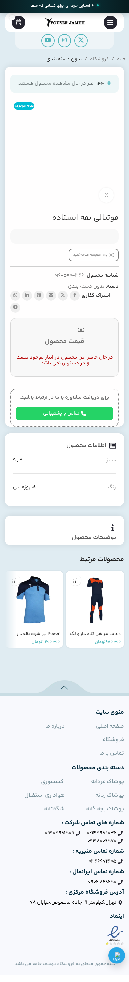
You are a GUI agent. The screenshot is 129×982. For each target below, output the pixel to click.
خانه (121, 59)
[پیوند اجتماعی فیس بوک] (75, 296)
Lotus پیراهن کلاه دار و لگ (95, 633)
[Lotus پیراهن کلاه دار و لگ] (95, 600)
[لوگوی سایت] (64, 22)
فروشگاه (99, 59)
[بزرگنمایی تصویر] (106, 195)
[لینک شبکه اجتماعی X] (81, 40)
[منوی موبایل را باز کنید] (110, 22)
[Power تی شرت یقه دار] (34, 600)
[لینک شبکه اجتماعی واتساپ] (15, 296)
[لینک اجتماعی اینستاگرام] (64, 40)
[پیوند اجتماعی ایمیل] (51, 296)
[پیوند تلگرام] (15, 308)
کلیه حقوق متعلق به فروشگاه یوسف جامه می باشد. (64, 964)
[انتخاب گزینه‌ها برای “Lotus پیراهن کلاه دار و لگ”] (75, 580)
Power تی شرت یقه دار (38, 633)
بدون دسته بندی (64, 59)
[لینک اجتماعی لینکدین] (27, 296)
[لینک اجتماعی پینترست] (39, 296)
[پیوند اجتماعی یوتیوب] (48, 40)
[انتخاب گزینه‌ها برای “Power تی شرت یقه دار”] (14, 580)
